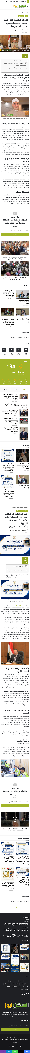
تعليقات (5, 389)
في (27, 986)
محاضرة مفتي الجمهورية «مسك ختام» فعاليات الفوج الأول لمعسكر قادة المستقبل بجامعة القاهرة (8, 321)
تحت (7, 981)
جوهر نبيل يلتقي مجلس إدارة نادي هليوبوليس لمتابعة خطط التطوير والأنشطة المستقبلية (10, 411)
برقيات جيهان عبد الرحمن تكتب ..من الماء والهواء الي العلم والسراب (22, 466)
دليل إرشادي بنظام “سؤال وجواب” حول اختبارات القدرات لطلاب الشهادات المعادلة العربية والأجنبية (8, 493)
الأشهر (25, 389)
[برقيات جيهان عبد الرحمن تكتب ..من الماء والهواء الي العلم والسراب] (22, 455)
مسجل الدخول (19, 337)
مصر (23, 986)
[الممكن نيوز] (19, 6)
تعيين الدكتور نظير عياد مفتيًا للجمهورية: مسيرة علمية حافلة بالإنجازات (15, 64)
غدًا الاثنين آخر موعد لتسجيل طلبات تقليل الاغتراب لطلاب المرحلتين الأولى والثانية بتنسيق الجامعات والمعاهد (8, 467)
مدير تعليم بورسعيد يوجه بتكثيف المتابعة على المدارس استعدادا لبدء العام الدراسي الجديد (8, 293)
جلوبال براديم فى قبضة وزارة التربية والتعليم (23, 486)
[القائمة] (2, 7)
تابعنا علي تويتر (25, 994)
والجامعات (15, 986)
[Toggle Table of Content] (25, 61)
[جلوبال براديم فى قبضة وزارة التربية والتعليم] (22, 479)
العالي (11, 981)
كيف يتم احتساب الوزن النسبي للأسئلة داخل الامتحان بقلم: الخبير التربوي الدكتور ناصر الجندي (10, 397)
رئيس (22, 984)
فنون (9, 984)
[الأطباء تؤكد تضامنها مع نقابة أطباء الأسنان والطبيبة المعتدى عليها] (24, 433)
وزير (22, 989)
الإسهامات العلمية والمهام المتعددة (17, 69)
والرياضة (8, 986)
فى (5, 984)
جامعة (26, 984)
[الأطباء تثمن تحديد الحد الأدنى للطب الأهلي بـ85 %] (22, 312)
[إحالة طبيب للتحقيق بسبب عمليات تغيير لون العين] (22, 294)
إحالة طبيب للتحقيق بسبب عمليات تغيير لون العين (23, 301)
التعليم (21, 981)
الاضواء (26, 981)
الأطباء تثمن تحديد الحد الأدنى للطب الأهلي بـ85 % (22, 319)
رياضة (17, 984)
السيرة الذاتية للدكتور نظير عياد (19, 67)
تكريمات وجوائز (22, 71)
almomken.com (24, 1040)
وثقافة (26, 989)
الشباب (16, 981)
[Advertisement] (15, 25)
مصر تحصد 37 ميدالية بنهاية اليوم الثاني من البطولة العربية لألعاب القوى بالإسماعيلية (16, 405)
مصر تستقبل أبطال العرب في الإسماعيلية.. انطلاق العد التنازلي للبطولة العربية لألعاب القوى (10, 421)
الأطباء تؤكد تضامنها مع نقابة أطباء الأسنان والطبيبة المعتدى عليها (10, 429)
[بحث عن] (28, 7)
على (13, 984)
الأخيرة (15, 389)
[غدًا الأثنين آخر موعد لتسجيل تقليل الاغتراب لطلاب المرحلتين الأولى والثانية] (15, 967)
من (19, 986)
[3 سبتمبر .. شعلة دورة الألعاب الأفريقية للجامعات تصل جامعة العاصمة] (5, 967)
